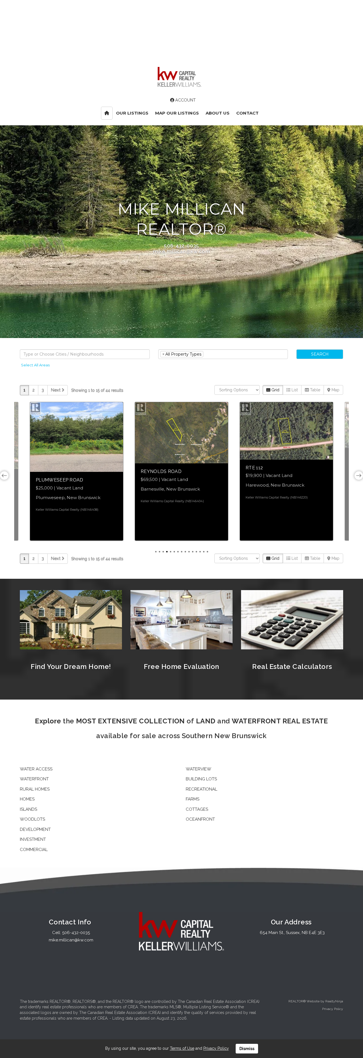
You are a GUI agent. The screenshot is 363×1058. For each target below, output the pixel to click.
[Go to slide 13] (200, 552)
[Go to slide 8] (181, 552)
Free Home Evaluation (181, 666)
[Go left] (4, 475)
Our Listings (132, 113)
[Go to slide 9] (185, 552)
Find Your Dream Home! (71, 666)
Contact (247, 113)
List (294, 390)
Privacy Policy (332, 1009)
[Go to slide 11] (193, 552)
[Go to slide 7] (178, 552)
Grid (274, 390)
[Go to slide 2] (159, 552)
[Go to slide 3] (163, 552)
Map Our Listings (177, 113)
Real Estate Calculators (292, 666)
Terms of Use (182, 1048)
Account (185, 100)
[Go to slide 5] (170, 552)
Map (334, 390)
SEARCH (320, 354)
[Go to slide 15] (207, 552)
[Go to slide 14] (204, 552)
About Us (217, 113)
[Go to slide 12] (196, 552)
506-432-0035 (181, 246)
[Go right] (358, 475)
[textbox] (84, 354)
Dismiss (246, 1048)
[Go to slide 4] (167, 552)
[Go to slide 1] (156, 552)
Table (314, 390)
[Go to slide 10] (189, 552)
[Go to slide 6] (174, 552)
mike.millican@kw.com (181, 251)
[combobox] (85, 354)
